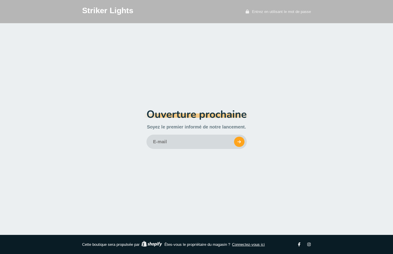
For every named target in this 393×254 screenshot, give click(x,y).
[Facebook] (299, 244)
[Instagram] (309, 244)
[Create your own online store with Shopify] (151, 244)
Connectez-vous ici (248, 244)
